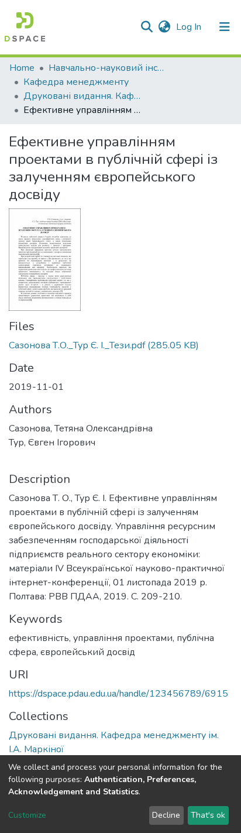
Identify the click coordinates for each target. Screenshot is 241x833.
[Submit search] (146, 27)
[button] (164, 27)
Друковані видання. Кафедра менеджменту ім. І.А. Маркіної (81, 96)
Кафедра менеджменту (76, 82)
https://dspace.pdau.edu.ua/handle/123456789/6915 (118, 693)
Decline (166, 815)
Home (22, 67)
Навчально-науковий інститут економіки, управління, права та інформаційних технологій (107, 67)
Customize (27, 815)
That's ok (208, 815)
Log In (190, 26)
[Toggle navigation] (224, 27)
